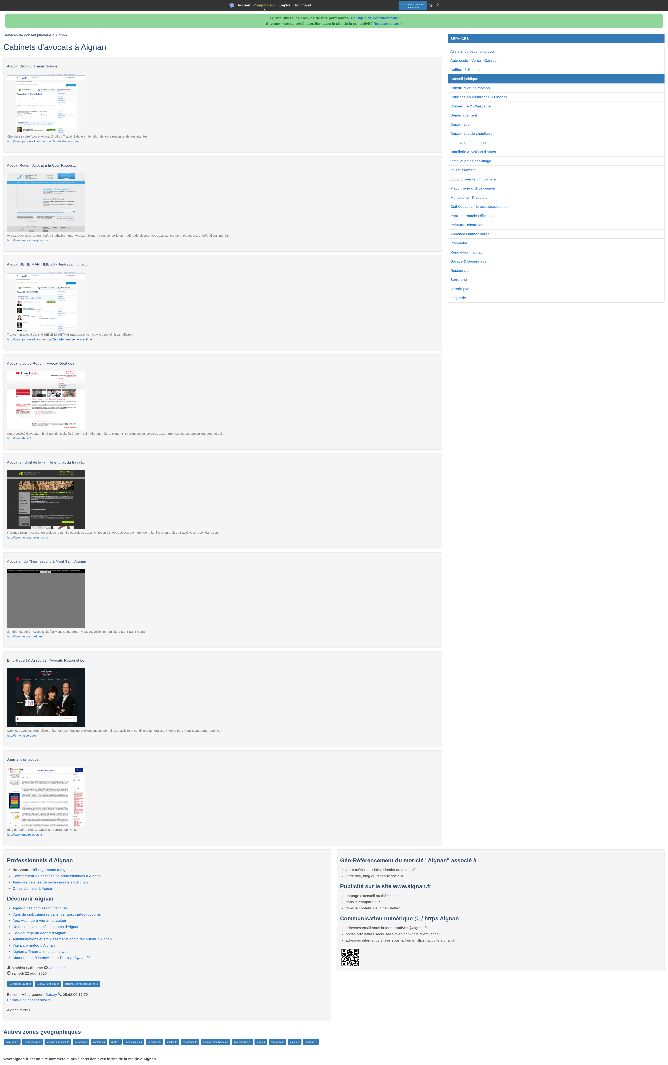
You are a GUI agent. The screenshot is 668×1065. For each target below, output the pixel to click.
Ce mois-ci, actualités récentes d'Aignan (46, 927)
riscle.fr (115, 1041)
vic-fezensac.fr (33, 1041)
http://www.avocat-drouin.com (27, 537)
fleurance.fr (277, 1041)
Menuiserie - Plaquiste (469, 197)
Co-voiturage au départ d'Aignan (39, 933)
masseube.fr (190, 1041)
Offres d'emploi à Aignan (33, 888)
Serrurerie (458, 280)
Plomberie (458, 243)
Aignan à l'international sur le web (41, 952)
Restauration (461, 270)
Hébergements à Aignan (51, 870)
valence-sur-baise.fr (58, 1041)
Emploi (284, 5)
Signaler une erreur (48, 983)
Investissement (463, 170)
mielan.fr (172, 1041)
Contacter (57, 968)
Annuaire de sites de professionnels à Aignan (50, 882)
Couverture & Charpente (470, 106)
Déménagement (463, 115)
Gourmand (302, 5)
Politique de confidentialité (374, 18)
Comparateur (264, 5)
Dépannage (460, 124)
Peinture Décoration (466, 225)
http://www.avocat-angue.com (27, 240)
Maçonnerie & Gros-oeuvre (472, 188)
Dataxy (51, 994)
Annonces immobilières (469, 234)
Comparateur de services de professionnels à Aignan (57, 876)
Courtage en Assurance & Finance (478, 97)
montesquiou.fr (134, 1041)
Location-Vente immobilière (473, 179)
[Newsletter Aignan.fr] (430, 5)
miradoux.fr (154, 1041)
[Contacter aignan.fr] (437, 5)
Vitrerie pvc (459, 289)
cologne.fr (310, 1041)
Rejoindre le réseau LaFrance (81, 983)
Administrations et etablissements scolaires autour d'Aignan (62, 939)
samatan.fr (99, 1041)
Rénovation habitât (466, 252)
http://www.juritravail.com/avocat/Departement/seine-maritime (49, 339)
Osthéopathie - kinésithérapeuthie (478, 206)
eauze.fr (294, 1041)
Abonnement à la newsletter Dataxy (51, 958)
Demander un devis (20, 983)
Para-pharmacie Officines (471, 216)
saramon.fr (81, 1041)
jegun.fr (261, 1041)
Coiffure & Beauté (465, 70)
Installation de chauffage (470, 161)
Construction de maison (470, 88)
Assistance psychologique (472, 51)
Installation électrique (468, 143)
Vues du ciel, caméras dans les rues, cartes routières (57, 914)
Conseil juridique (464, 79)
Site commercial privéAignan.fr (412, 6)
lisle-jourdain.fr (242, 1041)
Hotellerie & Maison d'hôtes (473, 152)
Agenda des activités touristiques (40, 908)
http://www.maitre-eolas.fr (24, 834)
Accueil (244, 5)
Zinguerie (458, 298)
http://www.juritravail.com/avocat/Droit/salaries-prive (43, 141)
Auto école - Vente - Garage (473, 60)
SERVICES (459, 39)
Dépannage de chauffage (471, 133)
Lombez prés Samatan (215, 1041)
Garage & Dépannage (468, 261)
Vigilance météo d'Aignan (34, 945)
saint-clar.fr (12, 1041)
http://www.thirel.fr (19, 438)
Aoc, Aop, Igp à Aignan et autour (39, 920)
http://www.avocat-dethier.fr (26, 636)
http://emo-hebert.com (22, 735)
